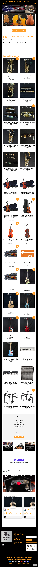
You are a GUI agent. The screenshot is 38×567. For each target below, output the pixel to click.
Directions (19, 436)
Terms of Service (16, 540)
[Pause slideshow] (34, 27)
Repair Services (16, 538)
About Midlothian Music (17, 536)
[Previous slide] (14, 27)
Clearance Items (16, 535)
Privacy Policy (16, 541)
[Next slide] (24, 27)
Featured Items (16, 543)
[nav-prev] (4, 509)
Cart (35, 3)
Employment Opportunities (18, 536)
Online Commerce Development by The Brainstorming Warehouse (19, 563)
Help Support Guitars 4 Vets (18, 533)
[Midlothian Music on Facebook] (2, 545)
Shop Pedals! (19, 30)
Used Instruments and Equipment (19, 534)
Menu (4, 3)
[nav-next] (34, 509)
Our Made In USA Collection (18, 542)
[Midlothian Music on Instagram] (3, 545)
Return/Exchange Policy (17, 539)
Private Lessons (16, 537)
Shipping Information (17, 540)
